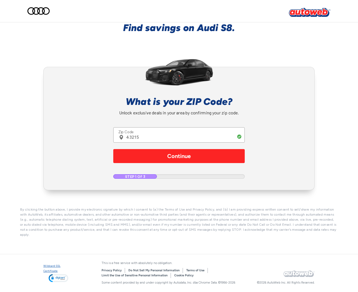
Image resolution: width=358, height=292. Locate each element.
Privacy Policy (112, 270)
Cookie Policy (184, 275)
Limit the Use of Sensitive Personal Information (135, 275)
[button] (58, 278)
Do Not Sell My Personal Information (154, 270)
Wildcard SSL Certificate (51, 268)
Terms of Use (195, 270)
